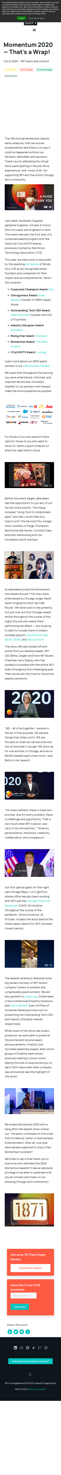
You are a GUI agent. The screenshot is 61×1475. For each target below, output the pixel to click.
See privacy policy (37, 1389)
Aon (51, 289)
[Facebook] (22, 1332)
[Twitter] (16, 1332)
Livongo (41, 352)
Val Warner (32, 264)
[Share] (28, 1332)
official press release (36, 366)
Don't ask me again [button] (36, 18)
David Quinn (34, 635)
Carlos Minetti (19, 1005)
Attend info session (30, 1268)
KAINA (17, 639)
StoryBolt (17, 330)
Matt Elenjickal (20, 315)
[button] (34, 29)
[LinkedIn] (10, 1332)
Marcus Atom (35, 639)
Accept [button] (21, 18)
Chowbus (41, 336)
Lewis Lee (31, 996)
